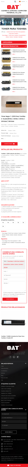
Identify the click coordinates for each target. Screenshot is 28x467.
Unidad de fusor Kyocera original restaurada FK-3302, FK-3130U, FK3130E (19, 81)
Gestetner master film (6, 391)
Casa (4, 32)
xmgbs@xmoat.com (8, 449)
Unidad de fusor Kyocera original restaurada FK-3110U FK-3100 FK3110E (19, 88)
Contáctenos (8, 144)
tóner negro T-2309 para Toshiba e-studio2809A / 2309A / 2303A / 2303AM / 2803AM (14, 264)
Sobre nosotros (4, 368)
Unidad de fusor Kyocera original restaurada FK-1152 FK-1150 (19, 51)
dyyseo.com (17, 460)
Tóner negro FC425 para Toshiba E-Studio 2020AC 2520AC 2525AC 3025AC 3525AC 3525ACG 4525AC (14, 235)
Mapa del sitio (4, 378)
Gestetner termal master (6, 405)
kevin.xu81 (6, 451)
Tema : (14, 264)
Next (25, 323)
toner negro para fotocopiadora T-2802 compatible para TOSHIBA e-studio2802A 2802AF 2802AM (13, 242)
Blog (2, 375)
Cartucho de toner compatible (8, 395)
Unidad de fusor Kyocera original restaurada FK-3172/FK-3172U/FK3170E (18, 73)
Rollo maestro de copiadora (7, 398)
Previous (0, 323)
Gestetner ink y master (6, 393)
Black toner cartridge (6, 400)
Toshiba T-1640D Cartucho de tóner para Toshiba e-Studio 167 (12, 337)
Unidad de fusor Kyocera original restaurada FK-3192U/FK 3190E (18, 66)
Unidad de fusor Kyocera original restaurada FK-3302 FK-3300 (19, 58)
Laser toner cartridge (6, 389)
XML (2, 380)
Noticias (3, 373)
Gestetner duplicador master (7, 386)
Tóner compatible (5, 402)
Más (13, 54)
